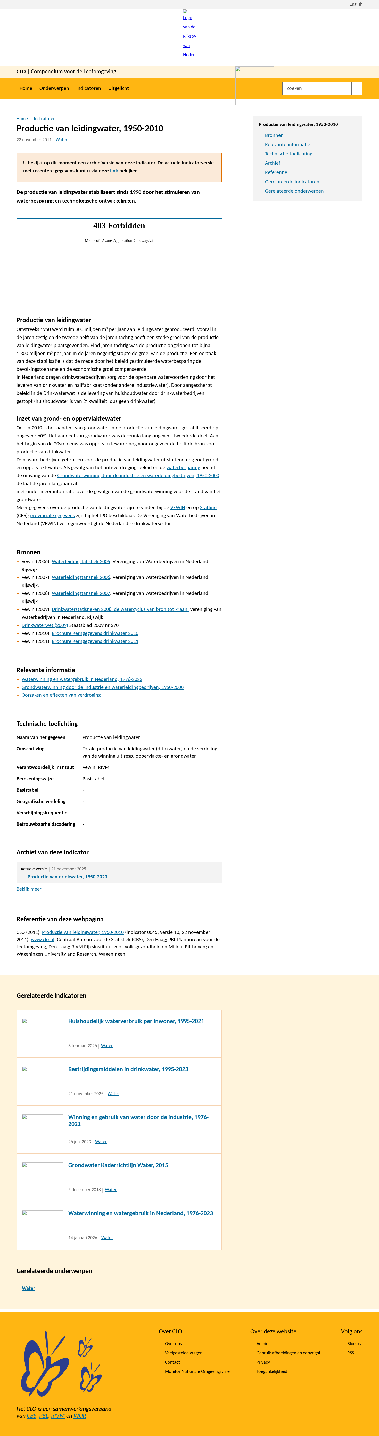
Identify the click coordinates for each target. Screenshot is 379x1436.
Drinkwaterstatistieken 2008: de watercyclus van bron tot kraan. (120, 609)
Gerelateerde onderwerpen (294, 191)
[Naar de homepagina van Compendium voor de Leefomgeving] (189, 37)
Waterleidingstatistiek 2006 (81, 577)
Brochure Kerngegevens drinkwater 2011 (95, 641)
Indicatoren (88, 88)
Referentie (276, 172)
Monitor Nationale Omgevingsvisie (197, 1371)
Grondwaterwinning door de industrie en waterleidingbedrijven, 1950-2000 (138, 475)
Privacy (263, 1362)
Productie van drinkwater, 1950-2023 (67, 877)
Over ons (173, 1343)
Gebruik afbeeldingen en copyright (288, 1353)
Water (61, 140)
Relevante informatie (287, 144)
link (114, 171)
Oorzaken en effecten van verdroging (61, 695)
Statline (208, 508)
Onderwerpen (54, 88)
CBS (31, 1416)
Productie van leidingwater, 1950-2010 (83, 932)
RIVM (58, 1416)
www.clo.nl (42, 940)
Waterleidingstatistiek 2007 (81, 593)
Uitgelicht (118, 88)
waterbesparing (183, 467)
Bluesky (354, 1343)
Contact (172, 1362)
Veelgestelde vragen (183, 1353)
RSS (350, 1353)
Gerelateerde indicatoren (292, 182)
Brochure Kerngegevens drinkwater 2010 (95, 633)
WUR (79, 1416)
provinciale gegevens (52, 516)
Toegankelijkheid (272, 1371)
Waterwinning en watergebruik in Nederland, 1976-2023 (82, 679)
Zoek (356, 88)
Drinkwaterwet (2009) (45, 625)
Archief (272, 163)
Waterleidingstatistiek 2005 (81, 561)
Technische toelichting (288, 154)
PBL (43, 1416)
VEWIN (177, 508)
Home (26, 88)
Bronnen (274, 135)
